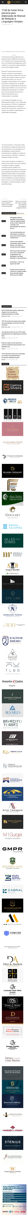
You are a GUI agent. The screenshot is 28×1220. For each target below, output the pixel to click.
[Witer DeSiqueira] (12, 800)
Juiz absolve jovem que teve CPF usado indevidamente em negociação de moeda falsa (14, 334)
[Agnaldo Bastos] (12, 912)
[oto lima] (12, 603)
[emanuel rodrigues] (12, 786)
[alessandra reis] (12, 449)
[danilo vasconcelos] (12, 772)
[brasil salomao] (12, 533)
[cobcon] (12, 940)
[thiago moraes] (12, 463)
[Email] (17, 27)
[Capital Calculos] (12, 589)
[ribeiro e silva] (12, 758)
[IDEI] (14, 633)
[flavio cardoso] (12, 491)
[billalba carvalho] (12, 477)
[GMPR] (12, 856)
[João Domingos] (12, 1024)
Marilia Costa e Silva (6, 316)
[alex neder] (12, 505)
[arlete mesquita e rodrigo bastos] (12, 1038)
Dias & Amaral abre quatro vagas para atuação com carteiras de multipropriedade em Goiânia (13, 312)
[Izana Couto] (12, 1052)
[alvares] (12, 717)
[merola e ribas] (12, 561)
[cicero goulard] (12, 519)
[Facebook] (3, 27)
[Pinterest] (10, 27)
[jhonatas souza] (12, 1121)
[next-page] (5, 279)
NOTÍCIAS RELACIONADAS (8, 213)
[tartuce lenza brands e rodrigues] (12, 675)
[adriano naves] (12, 617)
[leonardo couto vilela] (12, 996)
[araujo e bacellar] (12, 575)
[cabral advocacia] (12, 898)
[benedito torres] (12, 731)
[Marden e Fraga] (12, 1135)
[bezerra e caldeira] (12, 1107)
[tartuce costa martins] (12, 1065)
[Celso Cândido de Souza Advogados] (12, 380)
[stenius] (12, 1149)
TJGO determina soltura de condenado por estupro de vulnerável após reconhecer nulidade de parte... (13, 355)
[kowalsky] (12, 661)
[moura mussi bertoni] (12, 884)
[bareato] (12, 828)
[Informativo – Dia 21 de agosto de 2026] (5, 264)
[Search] (26, 2)
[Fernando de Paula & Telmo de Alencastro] (12, 1079)
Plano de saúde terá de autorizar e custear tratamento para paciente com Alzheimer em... (13, 344)
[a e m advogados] (12, 926)
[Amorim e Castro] (12, 689)
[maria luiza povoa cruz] (12, 982)
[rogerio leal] (12, 870)
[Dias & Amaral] (13, 968)
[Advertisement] (14, 130)
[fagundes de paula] (12, 1093)
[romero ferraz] (12, 703)
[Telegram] (24, 27)
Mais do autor (20, 213)
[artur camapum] (12, 814)
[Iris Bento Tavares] (12, 744)
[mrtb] (12, 421)
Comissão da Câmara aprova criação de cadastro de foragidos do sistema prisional (7, 204)
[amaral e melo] (12, 407)
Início (3, 7)
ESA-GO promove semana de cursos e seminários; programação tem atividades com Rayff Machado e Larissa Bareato (18, 254)
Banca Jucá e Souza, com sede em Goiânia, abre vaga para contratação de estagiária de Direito (20, 205)
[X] (6, 27)
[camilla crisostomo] (12, 435)
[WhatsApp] (13, 27)
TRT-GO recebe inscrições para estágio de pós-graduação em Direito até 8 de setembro (14, 323)
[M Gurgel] (12, 842)
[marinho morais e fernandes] (12, 1177)
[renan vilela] (12, 954)
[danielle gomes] (12, 1010)
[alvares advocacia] (12, 393)
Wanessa (3, 337)
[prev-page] (3, 279)
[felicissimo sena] (12, 1163)
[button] (2, 2)
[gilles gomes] (12, 547)
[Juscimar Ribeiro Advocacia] (12, 647)
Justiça (6, 7)
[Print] (21, 27)
